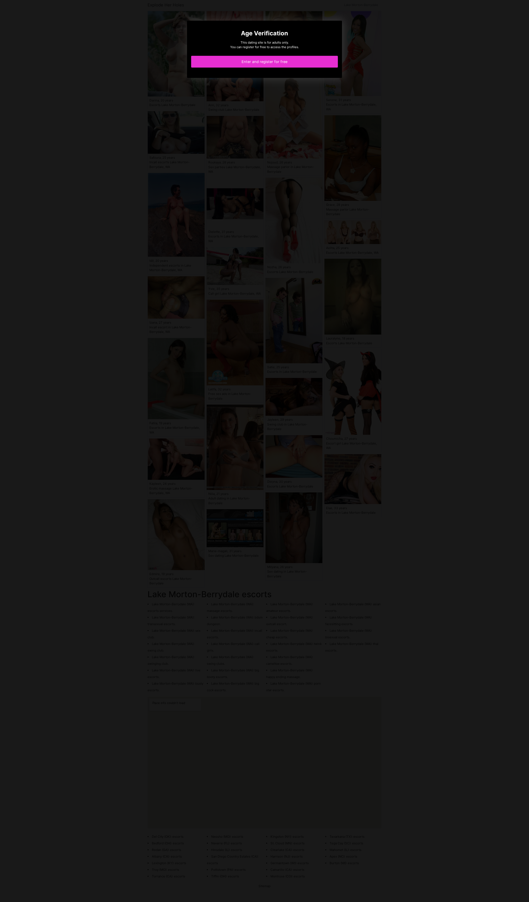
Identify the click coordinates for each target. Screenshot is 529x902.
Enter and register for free (264, 62)
